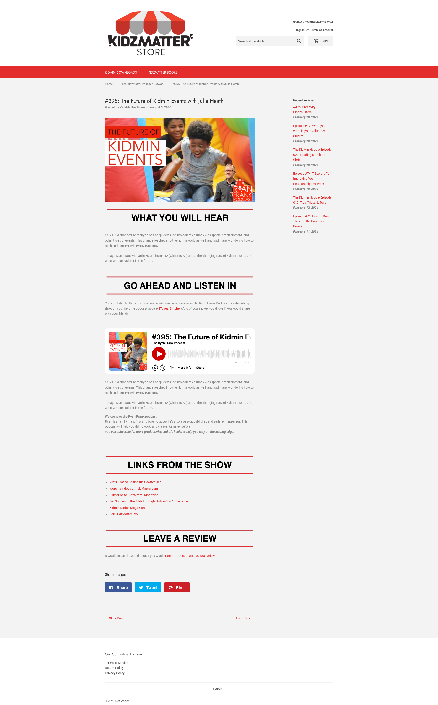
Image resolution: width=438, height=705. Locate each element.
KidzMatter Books (162, 72)
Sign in (300, 30)
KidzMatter (122, 701)
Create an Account (322, 30)
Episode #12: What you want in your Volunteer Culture (309, 131)
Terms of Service (116, 663)
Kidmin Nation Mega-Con (127, 508)
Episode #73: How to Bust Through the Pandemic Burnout (311, 221)
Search (217, 688)
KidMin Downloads (121, 72)
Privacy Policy (115, 673)
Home (109, 84)
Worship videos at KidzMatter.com (134, 488)
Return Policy (114, 668)
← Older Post (114, 618)
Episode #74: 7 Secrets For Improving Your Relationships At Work (312, 179)
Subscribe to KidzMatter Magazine (134, 495)
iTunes (163, 308)
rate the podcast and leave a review (190, 556)
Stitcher (175, 308)
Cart (324, 41)
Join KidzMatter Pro (124, 514)
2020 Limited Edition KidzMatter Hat (135, 482)
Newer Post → (245, 618)
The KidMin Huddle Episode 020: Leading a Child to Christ (312, 155)
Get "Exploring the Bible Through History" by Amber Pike (149, 501)
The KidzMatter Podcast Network (143, 84)
